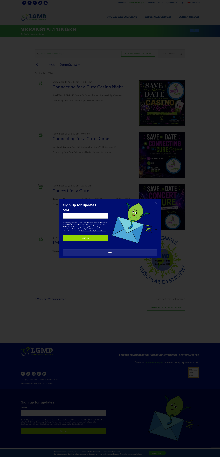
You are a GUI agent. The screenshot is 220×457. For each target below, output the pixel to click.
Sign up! (85, 238)
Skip (110, 253)
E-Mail (66, 210)
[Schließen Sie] (156, 203)
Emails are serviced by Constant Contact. (93, 231)
